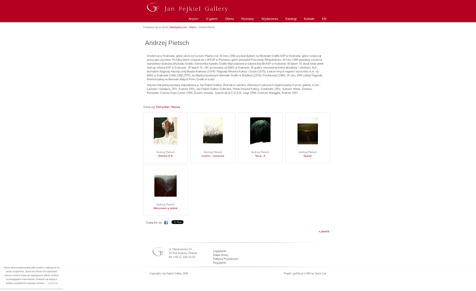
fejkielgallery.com (179, 27)
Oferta (229, 19)
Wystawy (247, 19)
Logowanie (219, 251)
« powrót (324, 231)
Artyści (193, 19)
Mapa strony (220, 254)
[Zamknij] (52, 283)
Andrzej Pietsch (165, 154)
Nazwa (175, 106)
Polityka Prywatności (226, 258)
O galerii (212, 19)
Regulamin (219, 262)
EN (324, 19)
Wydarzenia (269, 19)
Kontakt (309, 19)
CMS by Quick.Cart (315, 273)
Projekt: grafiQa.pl (293, 273)
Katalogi (291, 19)
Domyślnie (162, 106)
